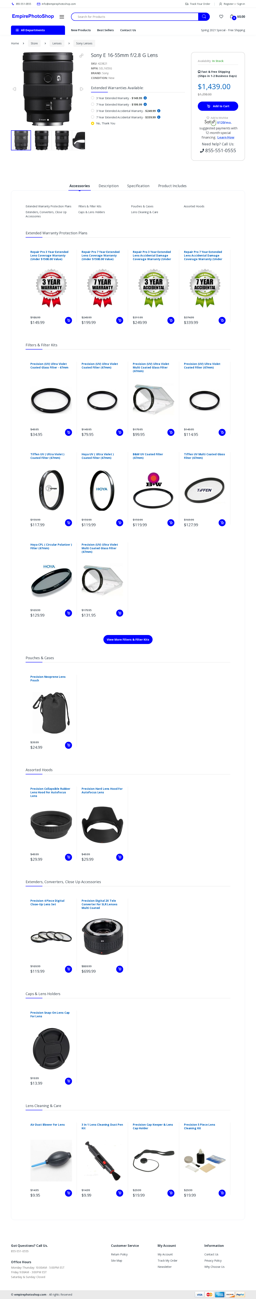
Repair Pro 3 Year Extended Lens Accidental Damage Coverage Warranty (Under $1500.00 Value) (152, 257)
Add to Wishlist (219, 118)
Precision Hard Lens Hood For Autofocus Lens (102, 790)
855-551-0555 (23, 4)
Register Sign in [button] (234, 4)
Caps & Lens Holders (91, 212)
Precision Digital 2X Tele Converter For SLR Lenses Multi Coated (99, 904)
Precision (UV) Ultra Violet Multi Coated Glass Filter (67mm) (151, 367)
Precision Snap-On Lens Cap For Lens (50, 1014)
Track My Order (167, 1260)
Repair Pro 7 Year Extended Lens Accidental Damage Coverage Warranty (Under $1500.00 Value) (203, 257)
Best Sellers (105, 30)
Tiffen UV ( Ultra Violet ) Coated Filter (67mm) (47, 456)
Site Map (116, 1260)
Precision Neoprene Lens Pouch (48, 678)
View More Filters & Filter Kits (128, 639)
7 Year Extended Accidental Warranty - (126, 117)
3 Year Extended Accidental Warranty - (126, 111)
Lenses (56, 43)
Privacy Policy (213, 1260)
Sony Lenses (84, 43)
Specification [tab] (138, 185)
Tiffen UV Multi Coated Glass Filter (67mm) (204, 456)
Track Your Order (199, 4)
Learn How (225, 137)
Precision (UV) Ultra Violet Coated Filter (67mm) (100, 365)
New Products (81, 30)
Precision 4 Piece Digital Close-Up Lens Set (47, 902)
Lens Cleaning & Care (144, 212)
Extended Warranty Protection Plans (48, 206)
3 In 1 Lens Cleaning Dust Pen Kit (102, 1126)
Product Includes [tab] (172, 185)
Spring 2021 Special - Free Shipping (223, 30)
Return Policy (119, 1254)
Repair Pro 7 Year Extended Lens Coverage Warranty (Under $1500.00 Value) (101, 255)
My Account (165, 1254)
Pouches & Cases (142, 206)
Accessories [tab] (79, 185)
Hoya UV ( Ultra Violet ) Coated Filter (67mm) (98, 456)
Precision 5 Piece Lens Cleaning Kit (199, 1126)
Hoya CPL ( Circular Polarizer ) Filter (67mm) (51, 546)
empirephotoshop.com (30, 1294)
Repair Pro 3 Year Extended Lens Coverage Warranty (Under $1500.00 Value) (49, 255)
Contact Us (128, 30)
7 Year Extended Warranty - (119, 104)
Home (15, 43)
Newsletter (165, 1267)
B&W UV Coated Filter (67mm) (148, 456)
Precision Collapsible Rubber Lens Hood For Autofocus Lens (50, 792)
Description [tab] (108, 185)
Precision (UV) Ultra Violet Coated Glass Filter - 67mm (49, 365)
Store (34, 43)
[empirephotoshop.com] (33, 16)
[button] (81, 55)
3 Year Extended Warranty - (119, 98)
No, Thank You (105, 123)
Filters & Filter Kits (89, 206)
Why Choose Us (214, 1267)
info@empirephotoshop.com (58, 4)
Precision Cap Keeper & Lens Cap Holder (153, 1126)
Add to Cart (220, 106)
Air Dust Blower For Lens (47, 1124)
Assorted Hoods (194, 206)
